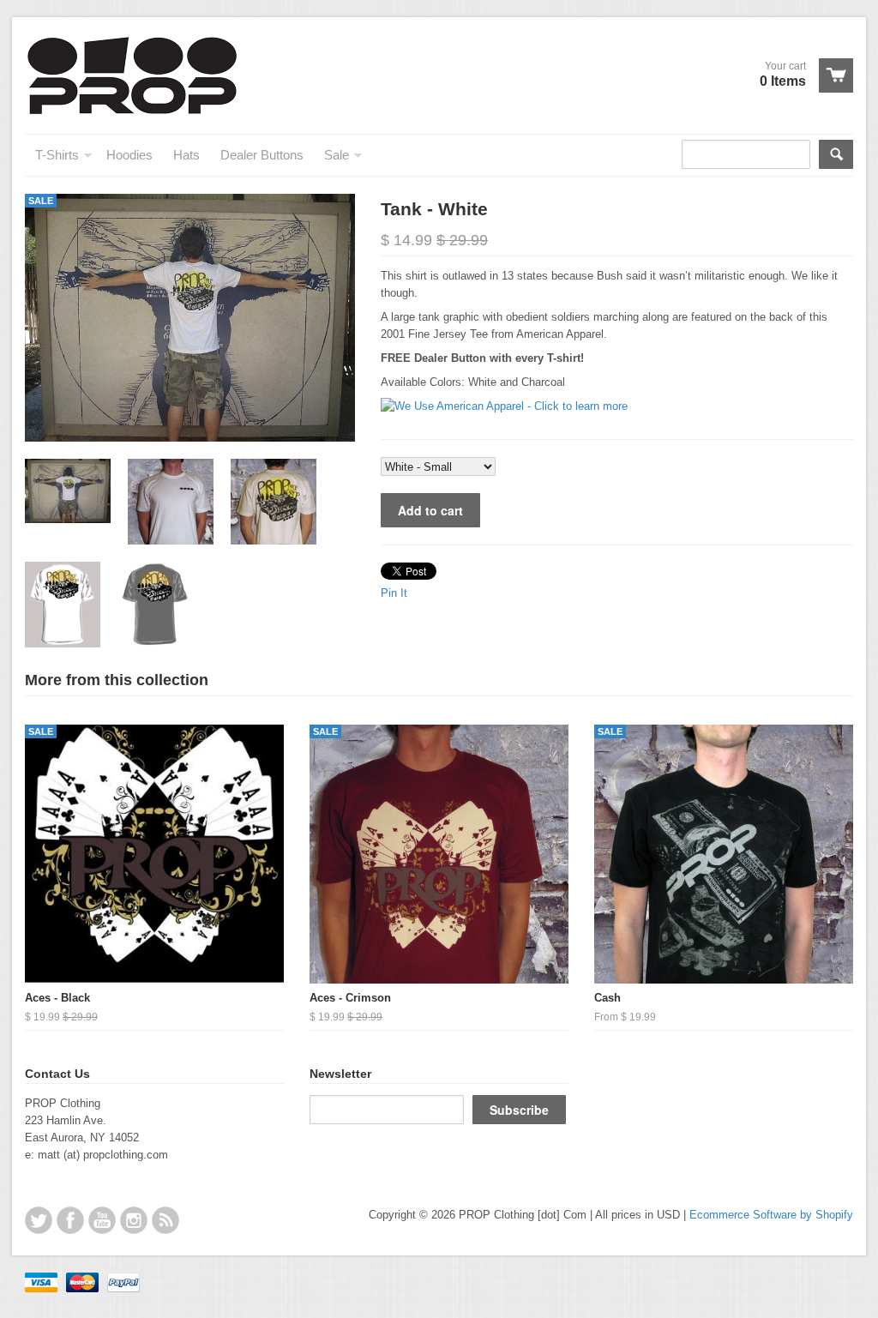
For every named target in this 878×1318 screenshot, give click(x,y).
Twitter (38, 1220)
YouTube (102, 1220)
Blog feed (165, 1220)
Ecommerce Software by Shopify (771, 1214)
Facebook (70, 1220)
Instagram (133, 1220)
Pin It (394, 593)
